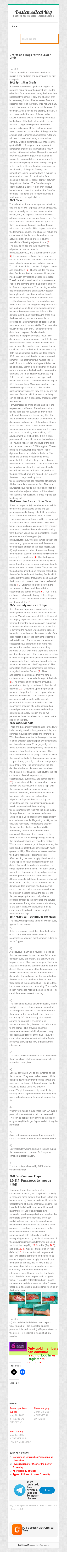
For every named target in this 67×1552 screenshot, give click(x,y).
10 (20, 688)
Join (47, 1490)
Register (34, 1359)
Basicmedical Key (33, 12)
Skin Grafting (16, 1431)
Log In (46, 1355)
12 (19, 1252)
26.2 (34, 1245)
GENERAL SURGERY (48, 1506)
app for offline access (33, 1545)
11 (11, 782)
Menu (15, 26)
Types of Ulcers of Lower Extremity (31, 1474)
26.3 (52, 1245)
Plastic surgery (41, 1408)
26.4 (21, 1249)
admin (33, 1506)
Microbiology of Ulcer (24, 1471)
